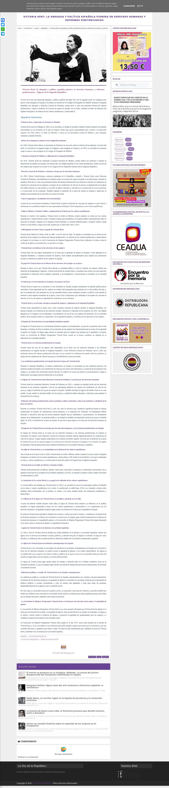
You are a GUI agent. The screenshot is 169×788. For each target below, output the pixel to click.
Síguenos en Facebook (131, 775)
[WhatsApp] (2, 29)
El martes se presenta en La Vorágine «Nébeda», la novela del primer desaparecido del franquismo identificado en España (62, 673)
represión (119, 153)
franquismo (120, 149)
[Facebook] (2, 20)
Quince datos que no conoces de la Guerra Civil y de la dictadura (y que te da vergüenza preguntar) (131, 99)
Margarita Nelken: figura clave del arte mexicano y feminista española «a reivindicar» (64, 686)
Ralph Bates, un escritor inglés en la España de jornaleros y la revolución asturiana (64, 699)
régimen (119, 139)
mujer (99, 657)
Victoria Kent (25, 100)
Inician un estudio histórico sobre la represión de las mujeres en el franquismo (61, 724)
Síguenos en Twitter (130, 777)
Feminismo (92, 657)
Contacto (126, 771)
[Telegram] (2, 34)
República (105, 657)
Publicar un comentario (28, 757)
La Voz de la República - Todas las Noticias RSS (39, 639)
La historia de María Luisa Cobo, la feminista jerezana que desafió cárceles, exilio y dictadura (65, 711)
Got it (140, 6)
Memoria (119, 144)
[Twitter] (2, 24)
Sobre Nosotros (129, 773)
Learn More (129, 6)
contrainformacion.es (37, 636)
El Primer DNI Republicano (63, 653)
